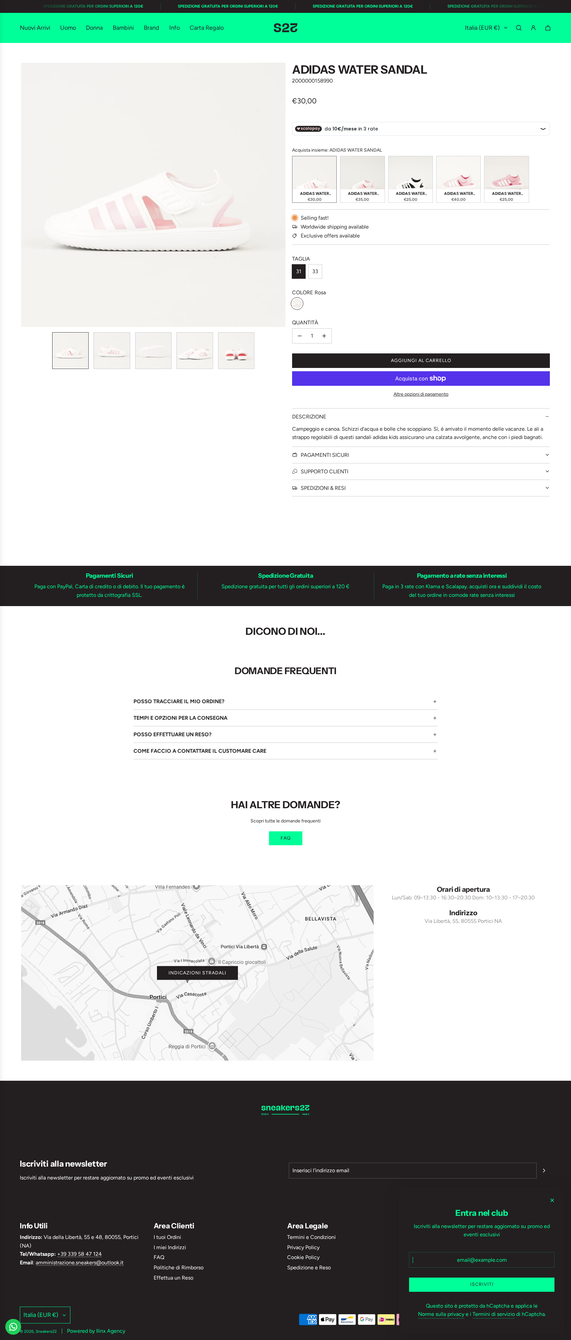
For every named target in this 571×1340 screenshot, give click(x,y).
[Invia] (544, 1170)
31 (298, 271)
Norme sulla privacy (441, 1314)
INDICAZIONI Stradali (197, 972)
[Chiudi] (552, 1200)
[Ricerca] (519, 27)
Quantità (305, 322)
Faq (286, 838)
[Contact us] (13, 1327)
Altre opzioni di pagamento (421, 394)
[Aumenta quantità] (324, 336)
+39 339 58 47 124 (79, 1254)
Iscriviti (482, 1284)
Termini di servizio (494, 1314)
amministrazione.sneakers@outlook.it (80, 1262)
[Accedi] (533, 27)
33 (315, 271)
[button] (26, 195)
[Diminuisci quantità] (299, 336)
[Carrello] (548, 27)
